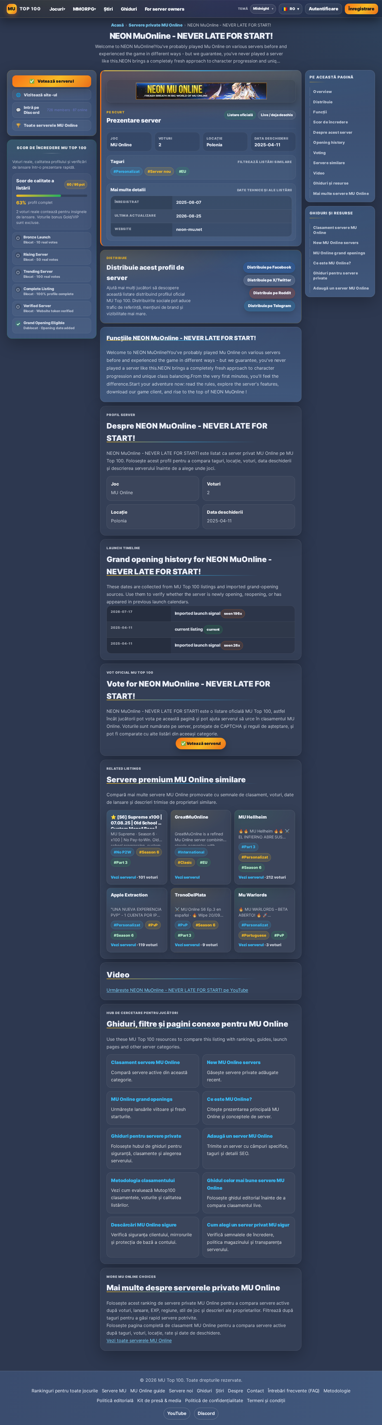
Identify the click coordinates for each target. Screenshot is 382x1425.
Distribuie (323, 102)
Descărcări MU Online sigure (143, 1225)
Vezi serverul (123, 877)
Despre (235, 1390)
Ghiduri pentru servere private (146, 1136)
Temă (243, 9)
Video (318, 173)
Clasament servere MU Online (145, 1062)
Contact (255, 1390)
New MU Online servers (234, 1062)
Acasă (117, 25)
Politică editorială (115, 1400)
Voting (319, 152)
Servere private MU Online (156, 25)
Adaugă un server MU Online (240, 1136)
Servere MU (114, 1390)
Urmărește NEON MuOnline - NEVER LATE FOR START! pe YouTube (177, 990)
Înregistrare (361, 8)
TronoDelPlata (190, 895)
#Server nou (159, 171)
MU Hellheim (253, 817)
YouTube (177, 1413)
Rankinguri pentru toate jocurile (65, 1390)
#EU (183, 171)
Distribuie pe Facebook (269, 267)
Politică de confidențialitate (214, 1400)
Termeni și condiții (266, 1400)
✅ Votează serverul (201, 743)
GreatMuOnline (191, 817)
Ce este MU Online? (229, 1099)
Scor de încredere (330, 122)
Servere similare (329, 163)
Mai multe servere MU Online (341, 193)
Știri (220, 1390)
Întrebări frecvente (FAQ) (294, 1390)
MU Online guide (147, 1390)
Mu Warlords (253, 895)
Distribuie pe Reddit (272, 293)
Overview (322, 92)
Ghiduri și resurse (330, 183)
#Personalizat (127, 171)
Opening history (329, 142)
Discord (206, 1413)
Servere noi (181, 1390)
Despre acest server (332, 132)
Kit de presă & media (159, 1400)
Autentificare (323, 8)
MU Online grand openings (142, 1099)
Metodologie (337, 1390)
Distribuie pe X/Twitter (269, 280)
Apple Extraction (129, 895)
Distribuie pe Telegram (269, 305)
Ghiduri (204, 1390)
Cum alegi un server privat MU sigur (248, 1225)
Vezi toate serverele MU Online (139, 1340)
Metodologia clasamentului (143, 1180)
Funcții (320, 112)
